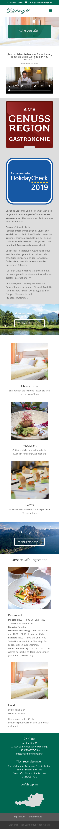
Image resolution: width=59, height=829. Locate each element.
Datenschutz (35, 816)
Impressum (19, 816)
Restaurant (29, 445)
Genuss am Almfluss (29, 313)
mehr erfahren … (29, 323)
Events (29, 505)
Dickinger (29, 738)
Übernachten (29, 386)
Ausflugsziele (29, 532)
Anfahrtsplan (29, 784)
